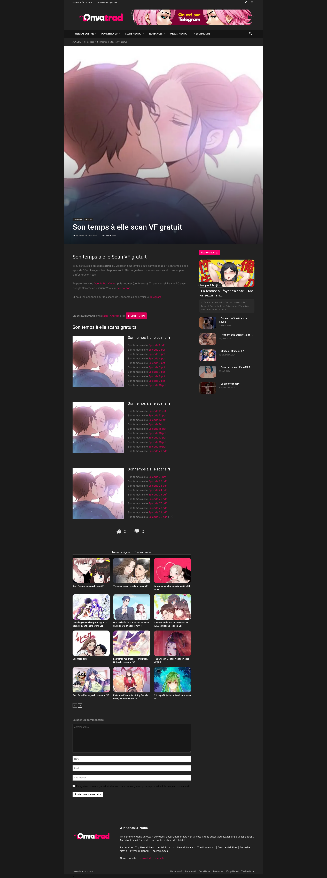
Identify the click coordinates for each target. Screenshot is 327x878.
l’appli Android (110, 315)
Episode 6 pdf (157, 367)
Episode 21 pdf (157, 476)
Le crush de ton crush (151, 858)
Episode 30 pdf (158, 516)
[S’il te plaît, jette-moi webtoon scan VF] (172, 679)
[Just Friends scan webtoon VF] (91, 570)
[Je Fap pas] (137, 531)
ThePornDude (201, 33)
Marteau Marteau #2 (232, 351)
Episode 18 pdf (157, 442)
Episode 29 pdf (158, 512)
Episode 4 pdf (157, 358)
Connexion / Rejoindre (107, 2)
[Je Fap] (119, 531)
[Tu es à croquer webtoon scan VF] (131, 570)
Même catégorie (121, 552)
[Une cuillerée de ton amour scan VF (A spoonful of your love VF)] (131, 607)
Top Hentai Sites (144, 847)
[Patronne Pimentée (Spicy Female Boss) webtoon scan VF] (131, 679)
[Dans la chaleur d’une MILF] (207, 372)
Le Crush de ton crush (86, 235)
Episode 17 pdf (157, 437)
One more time (80, 659)
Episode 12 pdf (157, 415)
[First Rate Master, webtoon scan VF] (91, 679)
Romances (156, 33)
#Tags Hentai (179, 33)
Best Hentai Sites (227, 847)
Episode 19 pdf (157, 446)
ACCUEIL (77, 41)
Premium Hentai (139, 850)
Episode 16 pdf (157, 433)
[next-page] (80, 705)
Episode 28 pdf (158, 508)
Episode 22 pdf (158, 481)
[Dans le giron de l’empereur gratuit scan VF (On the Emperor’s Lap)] (91, 607)
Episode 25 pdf (158, 494)
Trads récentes (142, 552)
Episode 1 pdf (157, 345)
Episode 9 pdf (157, 380)
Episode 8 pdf (157, 376)
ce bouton (124, 288)
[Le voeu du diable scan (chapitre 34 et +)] (172, 570)
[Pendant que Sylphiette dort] (207, 339)
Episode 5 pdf (157, 363)
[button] (250, 34)
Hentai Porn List (166, 847)
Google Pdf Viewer (105, 283)
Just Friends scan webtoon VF (88, 586)
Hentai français (186, 847)
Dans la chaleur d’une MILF (235, 367)
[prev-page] (75, 705)
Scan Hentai (133, 33)
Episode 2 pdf (157, 349)
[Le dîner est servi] (207, 388)
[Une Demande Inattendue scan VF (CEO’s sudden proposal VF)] (172, 607)
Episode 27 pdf (158, 503)
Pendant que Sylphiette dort (237, 334)
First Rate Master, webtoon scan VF (91, 695)
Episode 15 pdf (157, 428)
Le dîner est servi (230, 383)
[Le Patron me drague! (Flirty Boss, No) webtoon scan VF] (131, 643)
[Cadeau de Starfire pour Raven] (207, 323)
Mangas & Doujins (210, 285)
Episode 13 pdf (157, 419)
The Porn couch (206, 847)
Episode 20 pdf (158, 451)
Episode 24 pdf (158, 490)
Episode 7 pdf (157, 371)
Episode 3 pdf (157, 354)
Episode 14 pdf (157, 424)
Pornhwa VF (109, 33)
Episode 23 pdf (158, 485)
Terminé (88, 219)
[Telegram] (246, 2)
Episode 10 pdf (157, 385)
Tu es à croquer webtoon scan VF (130, 586)
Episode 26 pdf (158, 499)
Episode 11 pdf (157, 411)
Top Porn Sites (159, 850)
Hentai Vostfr (84, 33)
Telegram (155, 297)
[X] (251, 2)
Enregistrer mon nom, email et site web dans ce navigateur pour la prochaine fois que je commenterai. (132, 786)
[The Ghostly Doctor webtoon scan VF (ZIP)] (172, 643)
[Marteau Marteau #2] (207, 355)
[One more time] (91, 643)
